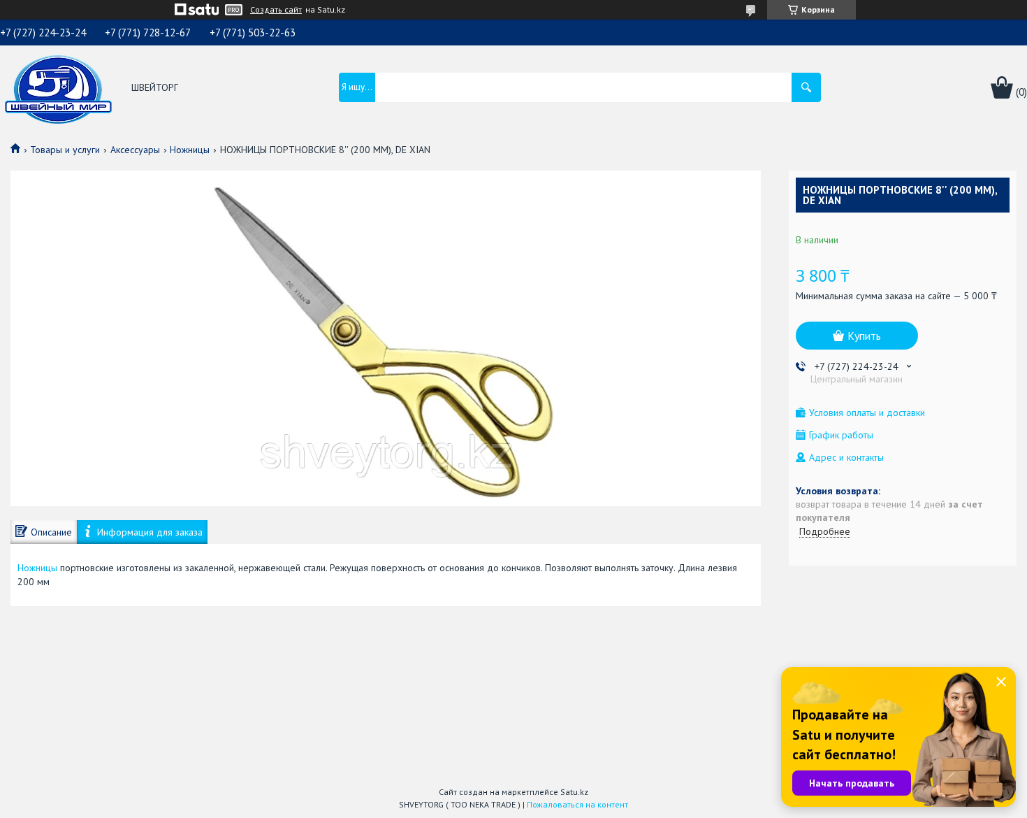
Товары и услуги (65, 149)
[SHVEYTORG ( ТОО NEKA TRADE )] (58, 88)
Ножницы (190, 149)
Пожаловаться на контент (577, 804)
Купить (864, 336)
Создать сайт (276, 10)
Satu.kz (574, 792)
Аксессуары (135, 149)
